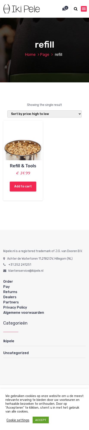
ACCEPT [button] (40, 420)
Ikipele (8, 341)
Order (8, 281)
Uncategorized (16, 353)
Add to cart (23, 186)
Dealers (9, 297)
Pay (6, 287)
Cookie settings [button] (17, 420)
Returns (10, 292)
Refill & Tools (23, 165)
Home (30, 54)
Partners (11, 302)
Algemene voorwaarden (23, 313)
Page (44, 54)
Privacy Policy (15, 307)
